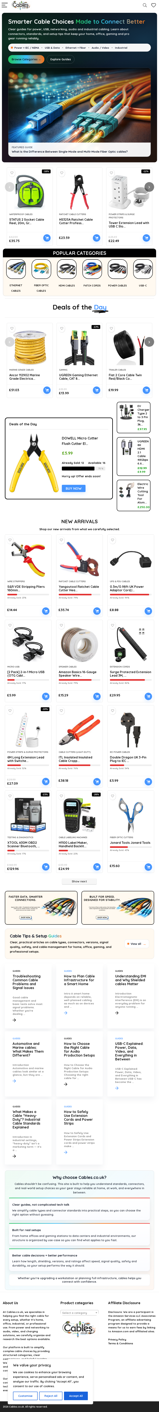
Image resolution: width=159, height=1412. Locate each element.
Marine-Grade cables (21, 369)
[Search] (144, 5)
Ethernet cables (16, 288)
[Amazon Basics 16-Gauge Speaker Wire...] (79, 644)
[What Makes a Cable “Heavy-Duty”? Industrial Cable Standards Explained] (28, 1132)
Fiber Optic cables (41, 288)
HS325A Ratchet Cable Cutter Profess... (76, 221)
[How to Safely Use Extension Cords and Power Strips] (79, 1132)
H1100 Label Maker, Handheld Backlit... (73, 844)
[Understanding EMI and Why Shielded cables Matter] (130, 996)
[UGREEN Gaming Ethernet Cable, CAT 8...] (79, 347)
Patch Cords (92, 285)
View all (138, 944)
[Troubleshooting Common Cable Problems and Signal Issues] (28, 996)
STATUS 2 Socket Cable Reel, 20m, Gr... (26, 221)
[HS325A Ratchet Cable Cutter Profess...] (79, 192)
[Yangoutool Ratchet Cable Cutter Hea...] (79, 559)
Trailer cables (117, 369)
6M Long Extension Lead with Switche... (25, 759)
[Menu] (4, 5)
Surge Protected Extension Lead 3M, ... (130, 673)
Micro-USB (13, 666)
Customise (25, 1396)
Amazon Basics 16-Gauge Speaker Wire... (78, 673)
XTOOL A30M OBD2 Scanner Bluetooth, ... (23, 844)
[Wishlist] (153, 5)
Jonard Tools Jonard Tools (130, 843)
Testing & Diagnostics (20, 837)
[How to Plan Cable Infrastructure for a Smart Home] (79, 996)
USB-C (143, 285)
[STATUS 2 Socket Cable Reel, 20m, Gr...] (29, 192)
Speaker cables (68, 666)
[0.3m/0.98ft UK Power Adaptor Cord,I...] (131, 559)
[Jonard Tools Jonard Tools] (131, 815)
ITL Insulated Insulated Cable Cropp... (75, 759)
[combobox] (79, 1312)
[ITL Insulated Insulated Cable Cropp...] (79, 729)
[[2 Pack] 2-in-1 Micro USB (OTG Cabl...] (28, 644)
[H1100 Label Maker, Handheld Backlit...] (79, 815)
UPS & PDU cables (120, 581)
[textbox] (80, 1313)
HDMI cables (67, 285)
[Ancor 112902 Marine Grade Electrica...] (29, 347)
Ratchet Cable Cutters (72, 214)
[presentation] (10, 187)
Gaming (63, 369)
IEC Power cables (120, 752)
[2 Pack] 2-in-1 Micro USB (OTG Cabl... (26, 673)
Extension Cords (120, 666)
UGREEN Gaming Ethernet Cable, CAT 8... (78, 376)
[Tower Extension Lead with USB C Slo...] (129, 192)
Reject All (50, 1396)
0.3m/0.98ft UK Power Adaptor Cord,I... (127, 588)
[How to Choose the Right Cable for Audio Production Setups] (79, 1063)
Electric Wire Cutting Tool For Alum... (142, 493)
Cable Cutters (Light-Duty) (75, 752)
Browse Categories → (26, 59)
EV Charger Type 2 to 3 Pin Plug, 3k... (143, 415)
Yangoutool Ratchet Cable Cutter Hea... (79, 588)
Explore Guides (60, 59)
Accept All (76, 1396)
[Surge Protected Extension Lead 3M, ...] (131, 644)
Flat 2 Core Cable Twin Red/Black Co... (125, 376)
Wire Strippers (16, 581)
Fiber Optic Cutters (121, 837)
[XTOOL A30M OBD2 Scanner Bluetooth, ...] (28, 815)
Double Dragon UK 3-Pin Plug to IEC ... (128, 759)
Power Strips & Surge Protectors (27, 752)
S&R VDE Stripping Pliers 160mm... (26, 588)
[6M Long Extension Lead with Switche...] (28, 729)
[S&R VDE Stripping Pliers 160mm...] (28, 559)
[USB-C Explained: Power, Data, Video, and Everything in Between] (130, 1063)
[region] (50, 1381)
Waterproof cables (21, 214)
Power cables (117, 285)
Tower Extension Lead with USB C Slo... (129, 224)
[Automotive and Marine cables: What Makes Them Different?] (28, 1063)
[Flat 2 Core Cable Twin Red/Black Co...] (129, 347)
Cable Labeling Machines (73, 837)
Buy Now (47, 238)
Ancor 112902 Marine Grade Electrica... (24, 376)
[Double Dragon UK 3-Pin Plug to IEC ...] (131, 729)
